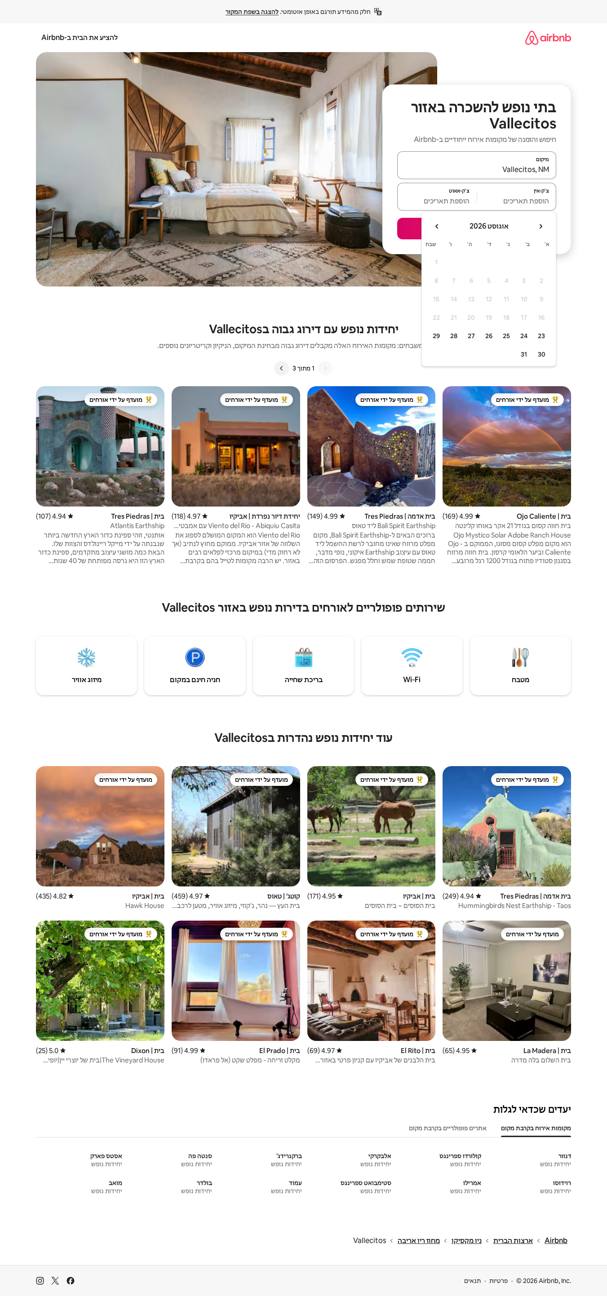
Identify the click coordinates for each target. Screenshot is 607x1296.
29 (436, 336)
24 (523, 336)
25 (506, 336)
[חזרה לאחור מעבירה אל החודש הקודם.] (540, 226)
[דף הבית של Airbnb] (548, 37)
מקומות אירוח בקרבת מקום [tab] (536, 1128)
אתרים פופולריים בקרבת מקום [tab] (448, 1128)
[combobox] (476, 169)
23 (541, 336)
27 (471, 336)
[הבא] (282, 368)
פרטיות (498, 1281)
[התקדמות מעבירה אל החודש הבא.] (437, 226)
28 (453, 336)
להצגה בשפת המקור (252, 12)
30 (541, 354)
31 (524, 354)
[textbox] (516, 200)
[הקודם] (325, 368)
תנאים (472, 1281)
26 (488, 336)
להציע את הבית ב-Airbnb (79, 37)
